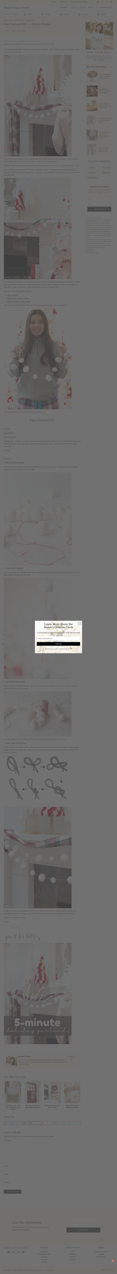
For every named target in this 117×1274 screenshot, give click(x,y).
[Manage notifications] (112, 1260)
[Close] (79, 623)
